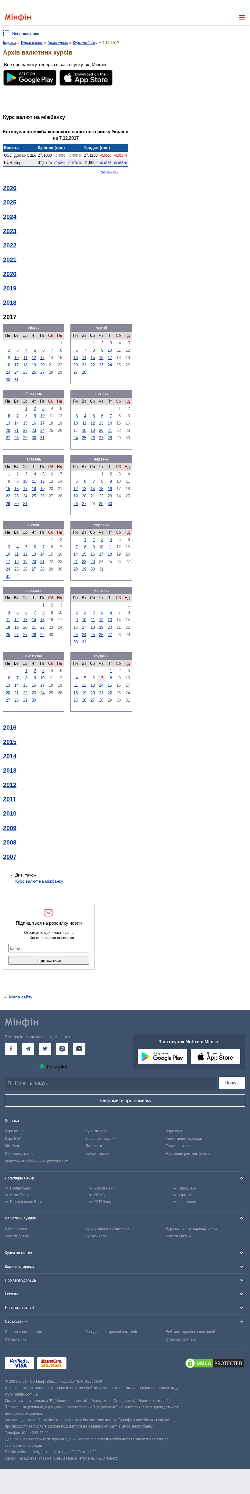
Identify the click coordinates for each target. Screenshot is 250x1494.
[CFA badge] (83, 1364)
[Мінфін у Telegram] (28, 1049)
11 (25, 357)
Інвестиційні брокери (184, 1139)
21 (84, 365)
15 (93, 357)
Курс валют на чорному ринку (191, 1228)
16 (8, 365)
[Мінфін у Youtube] (79, 1049)
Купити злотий (178, 1236)
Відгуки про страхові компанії (111, 1332)
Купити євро (96, 1236)
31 (16, 380)
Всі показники (25, 33)
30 (8, 380)
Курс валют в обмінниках (107, 1228)
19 (34, 365)
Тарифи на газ (178, 1146)
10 (16, 357)
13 (42, 357)
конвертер (110, 171)
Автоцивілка (16, 1339)
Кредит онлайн (98, 1153)
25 (25, 372)
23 (8, 372)
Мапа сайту (20, 996)
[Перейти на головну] (18, 17)
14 (84, 357)
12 (34, 357)
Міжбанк (12, 1146)
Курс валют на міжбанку (39, 881)
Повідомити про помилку (125, 1100)
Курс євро (174, 1131)
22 (93, 365)
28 (84, 372)
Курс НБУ (13, 1139)
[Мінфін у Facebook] (11, 1049)
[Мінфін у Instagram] (62, 1049)
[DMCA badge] (214, 1364)
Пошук (232, 1082)
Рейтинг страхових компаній (190, 1332)
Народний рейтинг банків (188, 1153)
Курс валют (15, 1131)
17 (16, 365)
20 (42, 365)
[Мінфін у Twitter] (45, 1049)
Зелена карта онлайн (23, 1332)
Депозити (93, 1146)
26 (34, 372)
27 (42, 372)
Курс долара (96, 1131)
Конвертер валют (20, 1153)
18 (25, 365)
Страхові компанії (181, 1339)
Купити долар (17, 1236)
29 (25, 438)
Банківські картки (100, 1139)
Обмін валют (16, 1228)
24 (16, 372)
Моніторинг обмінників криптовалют (36, 1161)
